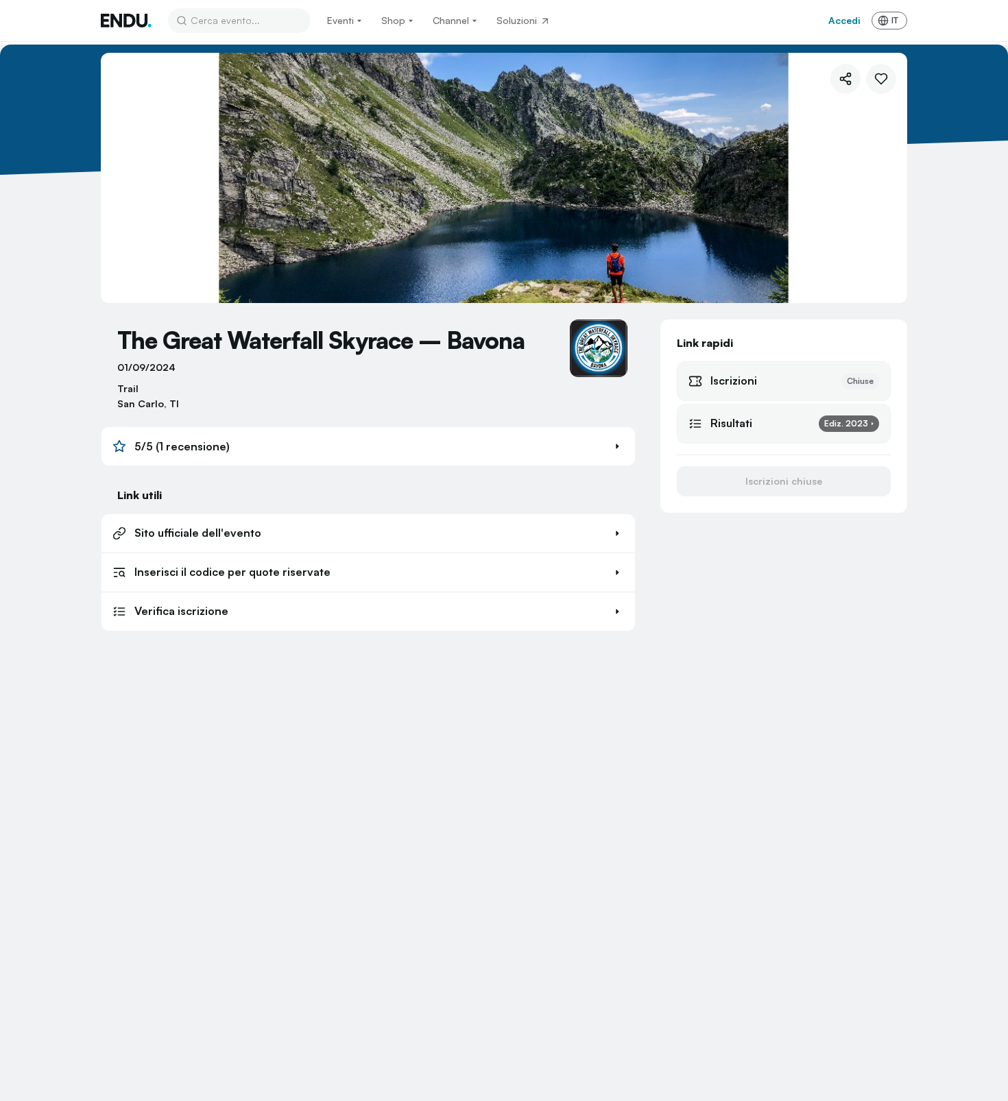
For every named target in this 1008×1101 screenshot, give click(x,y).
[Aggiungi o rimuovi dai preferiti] (881, 79)
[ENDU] (126, 21)
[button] (368, 446)
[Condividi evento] (845, 79)
